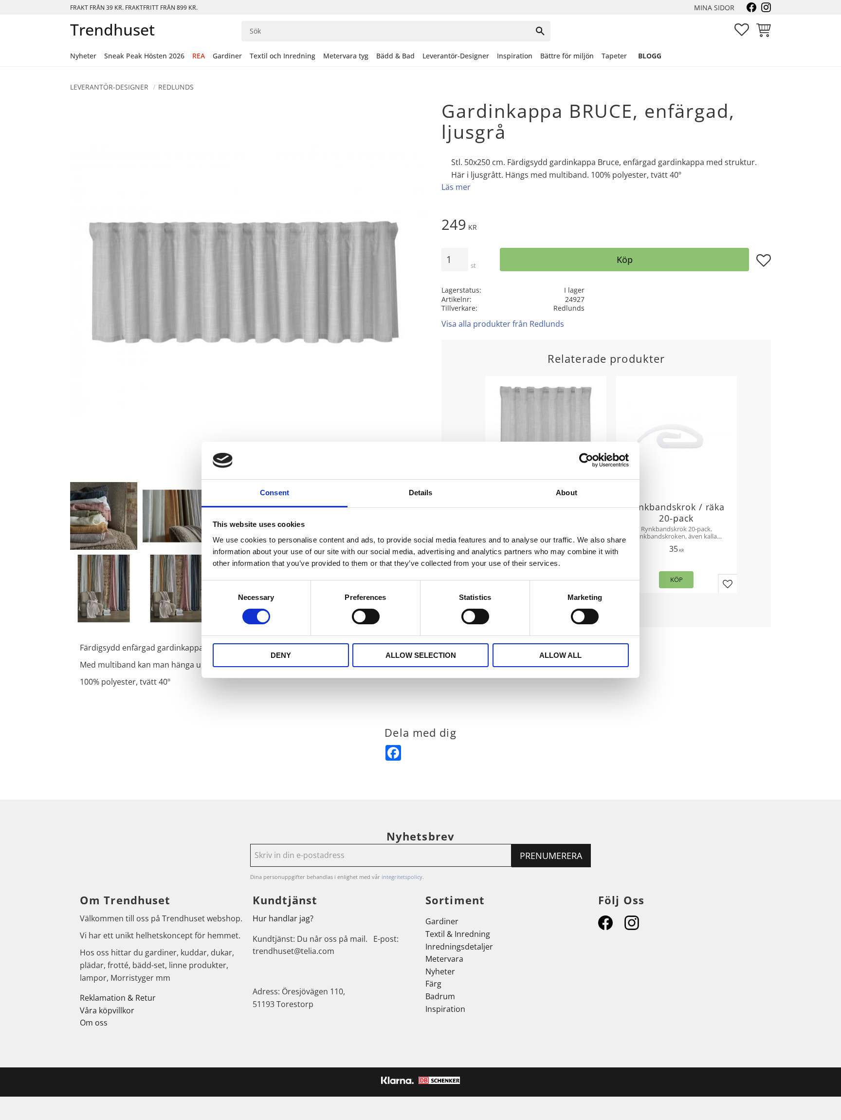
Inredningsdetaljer (459, 946)
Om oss (94, 1022)
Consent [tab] (274, 492)
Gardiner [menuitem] (227, 55)
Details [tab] (421, 492)
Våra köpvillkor (107, 1010)
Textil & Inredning (457, 934)
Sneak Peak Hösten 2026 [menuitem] (144, 55)
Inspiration (445, 1009)
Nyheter (440, 971)
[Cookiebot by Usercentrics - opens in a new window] (586, 460)
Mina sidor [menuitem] (714, 7)
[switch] (366, 616)
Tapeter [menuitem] (614, 55)
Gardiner (441, 921)
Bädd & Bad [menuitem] (395, 55)
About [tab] (566, 492)
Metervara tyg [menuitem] (345, 55)
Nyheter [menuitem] (83, 55)
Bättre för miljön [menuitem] (567, 55)
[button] (741, 29)
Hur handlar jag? (283, 918)
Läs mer (456, 187)
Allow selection (420, 655)
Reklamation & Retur (118, 997)
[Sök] (540, 31)
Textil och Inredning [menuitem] (282, 55)
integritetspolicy (402, 876)
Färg (433, 983)
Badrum (440, 996)
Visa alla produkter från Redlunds (502, 323)
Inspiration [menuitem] (514, 55)
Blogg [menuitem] (649, 55)
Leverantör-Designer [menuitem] (455, 55)
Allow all (560, 655)
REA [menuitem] (198, 55)
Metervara (444, 958)
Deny (281, 655)
